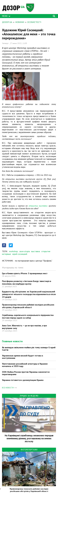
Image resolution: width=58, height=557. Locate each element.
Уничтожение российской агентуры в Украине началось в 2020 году (25, 364)
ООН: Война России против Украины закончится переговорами (26, 373)
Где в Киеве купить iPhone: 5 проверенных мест (24, 273)
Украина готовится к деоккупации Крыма (22, 380)
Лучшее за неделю (29, 395)
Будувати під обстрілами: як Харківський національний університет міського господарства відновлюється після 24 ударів (29, 294)
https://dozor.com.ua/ (19, 7)
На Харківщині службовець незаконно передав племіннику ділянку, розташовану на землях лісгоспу (29, 438)
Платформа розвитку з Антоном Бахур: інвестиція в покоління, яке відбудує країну (26, 282)
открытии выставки (38, 206)
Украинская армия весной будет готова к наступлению (22, 356)
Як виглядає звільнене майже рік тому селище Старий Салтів (28, 348)
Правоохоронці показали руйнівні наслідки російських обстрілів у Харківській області (28, 306)
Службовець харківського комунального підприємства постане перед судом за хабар (28, 316)
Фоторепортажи (29, 449)
